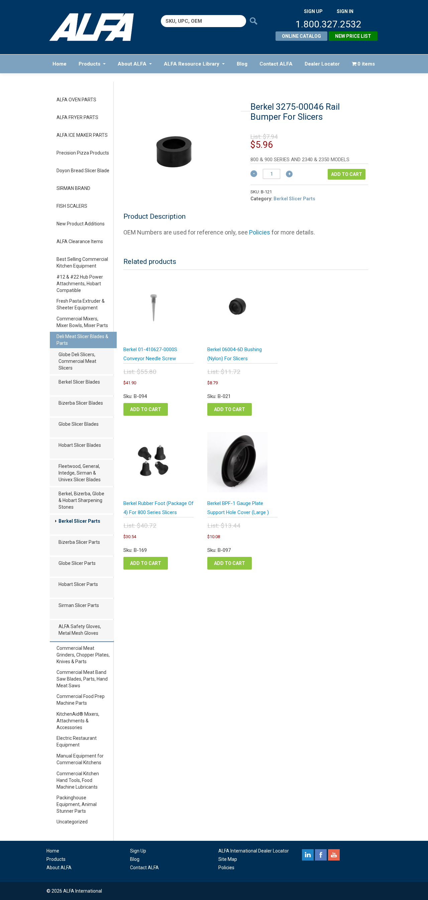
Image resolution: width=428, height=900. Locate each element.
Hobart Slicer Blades (80, 445)
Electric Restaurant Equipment (77, 741)
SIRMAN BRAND (73, 188)
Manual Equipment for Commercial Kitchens (80, 759)
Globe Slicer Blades (79, 424)
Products (89, 64)
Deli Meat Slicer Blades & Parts (82, 340)
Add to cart (346, 174)
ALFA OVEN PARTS (76, 99)
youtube (334, 855)
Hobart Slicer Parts (78, 584)
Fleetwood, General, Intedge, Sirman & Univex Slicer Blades (80, 473)
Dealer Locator (322, 64)
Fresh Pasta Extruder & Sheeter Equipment (81, 304)
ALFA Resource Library (191, 64)
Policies (259, 232)
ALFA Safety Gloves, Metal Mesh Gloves (80, 630)
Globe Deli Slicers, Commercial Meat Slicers (77, 361)
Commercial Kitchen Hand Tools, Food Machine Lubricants (78, 780)
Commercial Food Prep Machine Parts (81, 700)
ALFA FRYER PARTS (77, 117)
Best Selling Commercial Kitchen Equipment (82, 263)
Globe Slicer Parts (77, 563)
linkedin (308, 855)
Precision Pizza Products (83, 153)
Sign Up (138, 851)
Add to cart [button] (145, 409)
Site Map (227, 859)
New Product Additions (81, 223)
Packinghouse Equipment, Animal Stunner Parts (77, 804)
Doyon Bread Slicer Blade (83, 170)
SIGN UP (313, 11)
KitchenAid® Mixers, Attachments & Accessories (78, 720)
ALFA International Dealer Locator (253, 851)
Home (59, 64)
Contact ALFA (276, 64)
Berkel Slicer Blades (79, 382)
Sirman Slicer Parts (79, 605)
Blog (242, 64)
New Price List (353, 36)
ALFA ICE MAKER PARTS (82, 135)
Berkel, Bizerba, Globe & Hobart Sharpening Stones (81, 500)
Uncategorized (72, 821)
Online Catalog (301, 36)
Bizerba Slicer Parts (79, 542)
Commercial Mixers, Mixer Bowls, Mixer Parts (82, 322)
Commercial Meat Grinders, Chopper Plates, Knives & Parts (83, 654)
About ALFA (132, 64)
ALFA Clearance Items (80, 241)
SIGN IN (345, 11)
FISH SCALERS (72, 206)
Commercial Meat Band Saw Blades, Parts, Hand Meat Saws (82, 679)
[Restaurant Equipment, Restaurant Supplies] (96, 27)
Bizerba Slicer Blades (81, 403)
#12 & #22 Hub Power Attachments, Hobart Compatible (80, 283)
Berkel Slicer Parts (79, 521)
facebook (321, 855)
